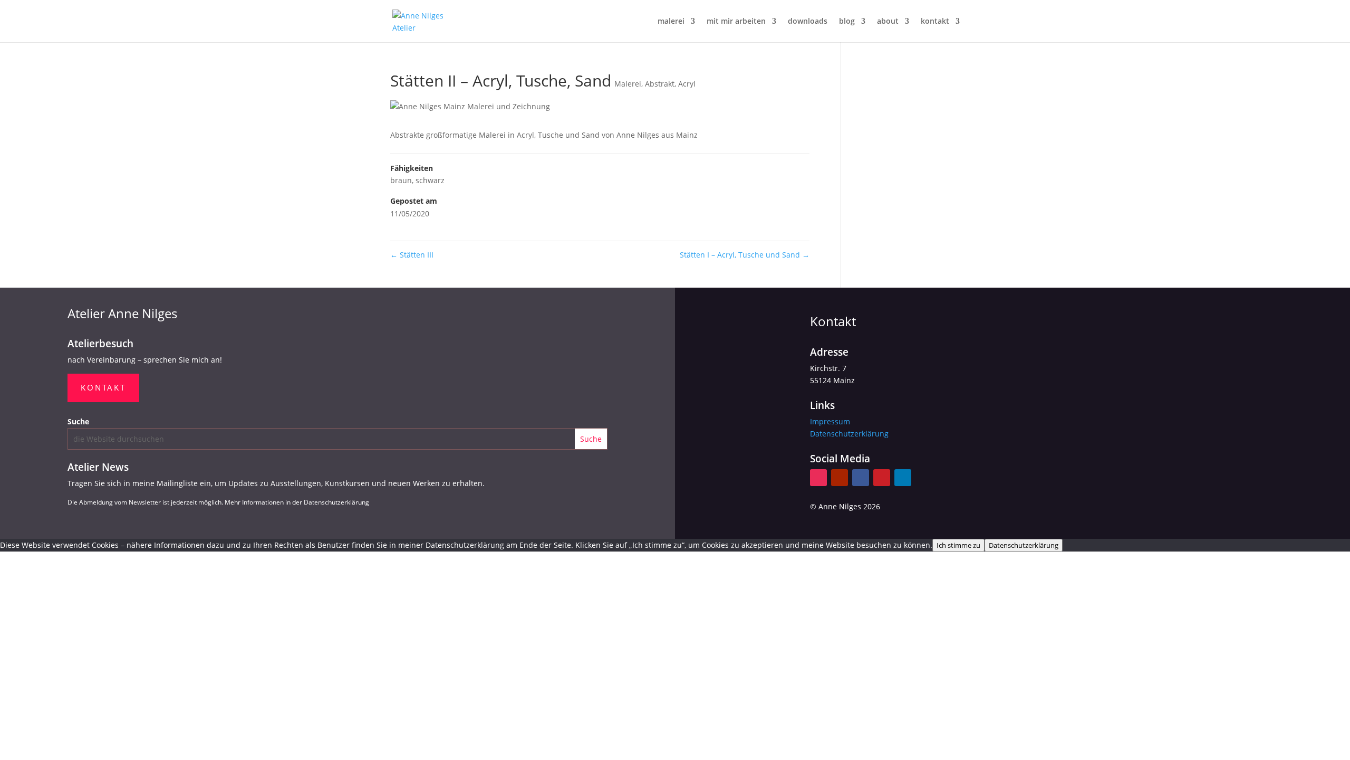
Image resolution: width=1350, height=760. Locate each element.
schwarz (430, 180)
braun (401, 180)
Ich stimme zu (958, 545)
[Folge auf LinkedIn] (902, 477)
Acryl (687, 84)
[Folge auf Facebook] (860, 477)
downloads (807, 21)
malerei (671, 21)
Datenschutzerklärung (849, 434)
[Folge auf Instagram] (818, 477)
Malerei (627, 84)
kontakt (935, 21)
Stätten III (411, 255)
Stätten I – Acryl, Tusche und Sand (744, 255)
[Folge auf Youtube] (839, 477)
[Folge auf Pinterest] (881, 477)
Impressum (830, 421)
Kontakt (103, 387)
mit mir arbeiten (736, 21)
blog (847, 21)
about (888, 21)
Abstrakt (659, 84)
